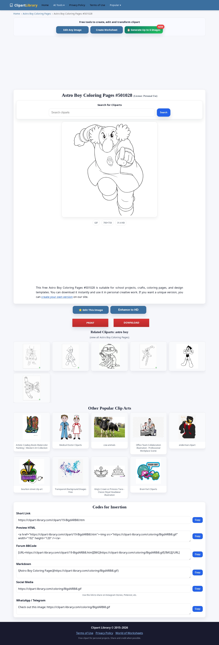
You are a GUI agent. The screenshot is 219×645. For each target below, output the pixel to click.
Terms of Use (97, 5)
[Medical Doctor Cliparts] (70, 427)
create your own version (57, 297)
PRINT (90, 322)
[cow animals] (109, 427)
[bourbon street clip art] (31, 471)
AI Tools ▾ (59, 5)
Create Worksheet (106, 29)
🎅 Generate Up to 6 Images (145, 28)
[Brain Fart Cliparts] (148, 471)
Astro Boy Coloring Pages (37, 13)
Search (163, 112)
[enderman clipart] (187, 427)
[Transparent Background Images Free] (70, 471)
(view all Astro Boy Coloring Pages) (109, 337)
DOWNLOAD (131, 322)
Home (45, 5)
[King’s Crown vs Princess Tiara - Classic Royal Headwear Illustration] (109, 471)
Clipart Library (101, 627)
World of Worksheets (129, 633)
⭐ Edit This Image (91, 310)
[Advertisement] (109, 63)
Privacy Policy (77, 5)
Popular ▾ (115, 5)
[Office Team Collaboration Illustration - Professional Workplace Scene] (148, 427)
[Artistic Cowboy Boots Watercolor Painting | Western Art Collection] (31, 427)
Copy (197, 520)
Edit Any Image (72, 29)
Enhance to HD (128, 309)
